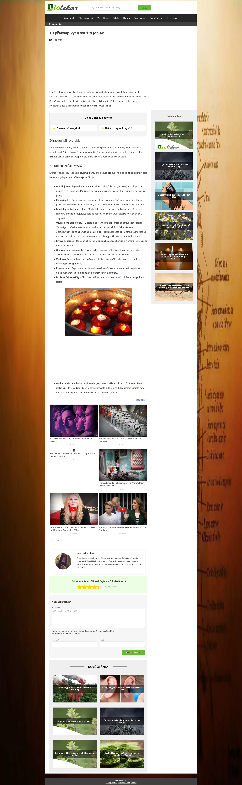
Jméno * (55, 640)
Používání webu (124, 783)
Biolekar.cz (53, 24)
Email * (102, 640)
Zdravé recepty (156, 18)
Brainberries (74, 445)
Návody (126, 18)
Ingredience (172, 18)
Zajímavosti (69, 18)
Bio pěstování (140, 18)
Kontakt (134, 783)
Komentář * (56, 607)
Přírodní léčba (103, 18)
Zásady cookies (111, 783)
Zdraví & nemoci (85, 18)
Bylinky (116, 18)
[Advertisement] (98, 65)
